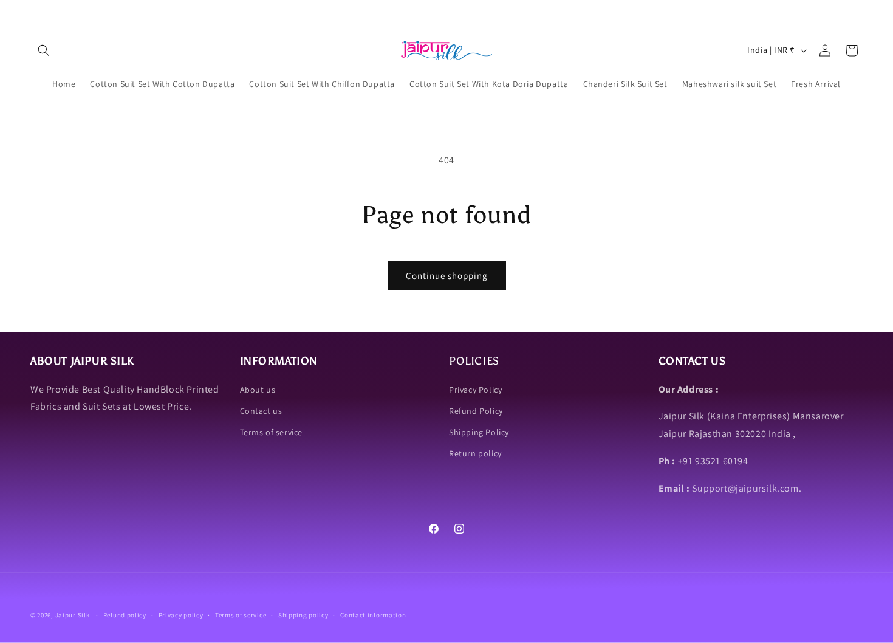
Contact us (261, 410)
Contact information (373, 615)
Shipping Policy (479, 432)
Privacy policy (181, 615)
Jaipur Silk (73, 615)
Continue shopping (447, 275)
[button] (43, 50)
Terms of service (271, 432)
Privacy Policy (475, 389)
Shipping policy (303, 615)
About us (258, 389)
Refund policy (124, 615)
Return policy (475, 453)
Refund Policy (476, 410)
